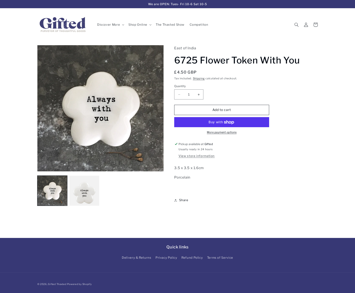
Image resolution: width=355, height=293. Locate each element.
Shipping (199, 78)
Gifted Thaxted (57, 284)
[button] (110, 24)
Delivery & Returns (136, 258)
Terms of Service (220, 258)
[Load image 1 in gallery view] (52, 191)
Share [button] (183, 200)
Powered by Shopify (79, 284)
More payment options (222, 132)
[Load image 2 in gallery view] (84, 191)
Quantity (180, 86)
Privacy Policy (166, 258)
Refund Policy (192, 258)
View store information (197, 156)
